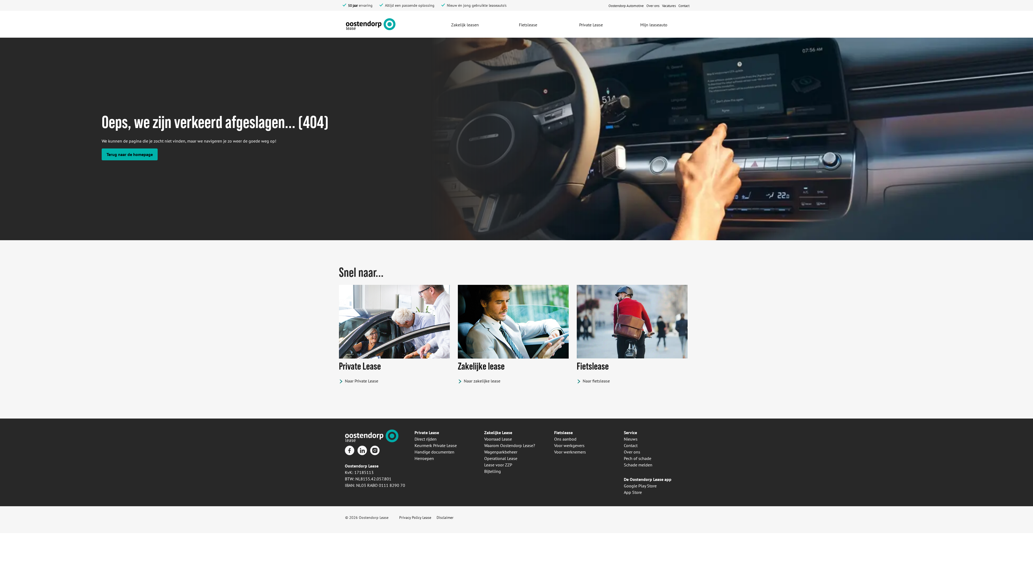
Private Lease (427, 432)
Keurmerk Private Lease (436, 445)
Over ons (632, 452)
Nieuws (631, 439)
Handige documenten (434, 452)
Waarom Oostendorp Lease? (509, 445)
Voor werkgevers (569, 445)
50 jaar (353, 5)
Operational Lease (500, 458)
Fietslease (563, 432)
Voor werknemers (570, 452)
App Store (633, 492)
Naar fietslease (596, 381)
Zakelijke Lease (498, 432)
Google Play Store (640, 485)
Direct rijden (426, 439)
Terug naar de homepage (130, 154)
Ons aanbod (565, 439)
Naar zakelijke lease (482, 381)
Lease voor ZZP (498, 464)
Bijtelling (492, 471)
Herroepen (424, 458)
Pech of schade (637, 458)
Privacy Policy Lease (415, 517)
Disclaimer (445, 517)
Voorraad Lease (498, 439)
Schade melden (638, 464)
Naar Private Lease (361, 381)
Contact (631, 445)
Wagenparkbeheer (500, 452)
